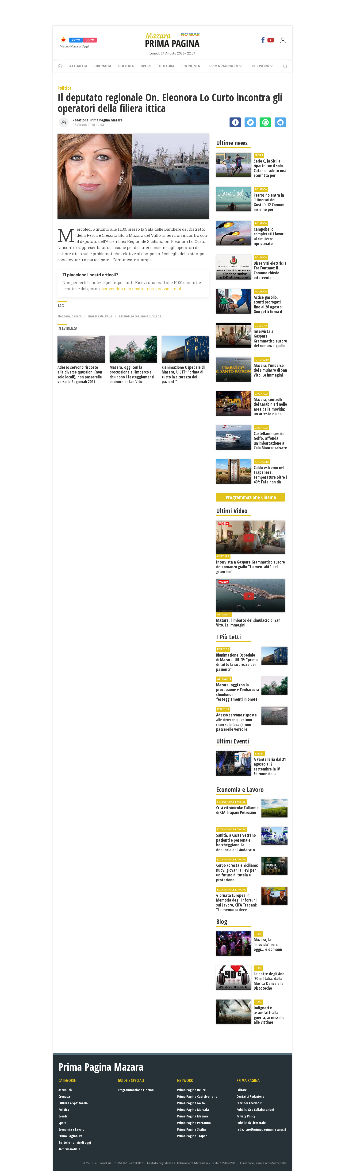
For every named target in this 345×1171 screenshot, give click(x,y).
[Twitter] (250, 122)
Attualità (78, 66)
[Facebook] (263, 39)
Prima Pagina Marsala (193, 1109)
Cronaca (102, 66)
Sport (146, 66)
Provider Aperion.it (250, 1103)
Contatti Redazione (250, 1096)
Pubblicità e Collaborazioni (255, 1109)
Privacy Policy (246, 1116)
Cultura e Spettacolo (73, 1103)
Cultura (166, 66)
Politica (126, 66)
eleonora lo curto (69, 316)
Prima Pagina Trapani (192, 1136)
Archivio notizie (69, 1149)
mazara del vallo (100, 316)
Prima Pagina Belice (191, 1090)
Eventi (62, 1116)
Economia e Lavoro (71, 1129)
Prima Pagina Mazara (192, 1116)
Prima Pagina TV (70, 1136)
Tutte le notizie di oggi (74, 1142)
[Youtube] (270, 39)
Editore (242, 1090)
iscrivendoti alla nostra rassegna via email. (141, 288)
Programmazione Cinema (136, 1090)
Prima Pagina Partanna (194, 1122)
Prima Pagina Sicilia (191, 1129)
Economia (190, 66)
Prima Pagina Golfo (191, 1103)
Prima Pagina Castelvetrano (197, 1096)
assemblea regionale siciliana (140, 316)
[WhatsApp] (265, 122)
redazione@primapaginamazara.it (261, 1129)
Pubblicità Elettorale (251, 1122)
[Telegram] (280, 122)
